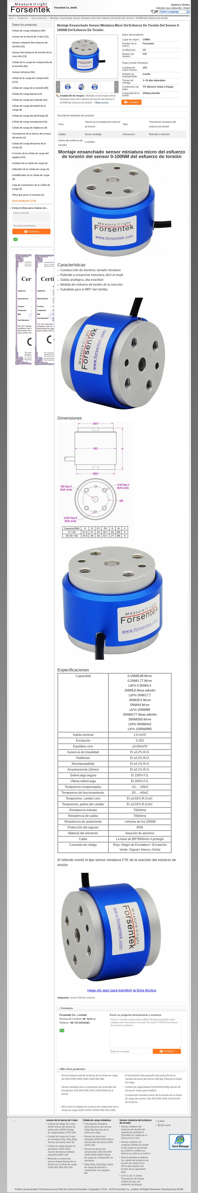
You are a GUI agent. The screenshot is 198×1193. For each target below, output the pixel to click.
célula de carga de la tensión (28, 88)
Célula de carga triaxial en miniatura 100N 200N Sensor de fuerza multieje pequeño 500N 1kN (61, 1150)
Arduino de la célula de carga (28, 163)
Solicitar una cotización (169, 8)
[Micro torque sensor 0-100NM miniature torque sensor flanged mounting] (87, 56)
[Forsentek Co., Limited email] (18, 242)
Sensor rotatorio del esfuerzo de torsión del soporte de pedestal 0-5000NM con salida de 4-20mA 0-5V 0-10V (134, 1132)
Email (186, 8)
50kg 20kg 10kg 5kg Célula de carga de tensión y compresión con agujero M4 (98, 1168)
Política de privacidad (26, 1189)
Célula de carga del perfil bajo (28, 115)
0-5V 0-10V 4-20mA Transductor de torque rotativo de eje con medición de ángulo (132, 1180)
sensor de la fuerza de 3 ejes (28, 36)
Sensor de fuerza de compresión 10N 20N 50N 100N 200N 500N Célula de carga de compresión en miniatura (98, 1155)
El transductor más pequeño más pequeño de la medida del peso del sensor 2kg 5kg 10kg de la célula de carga (153, 1079)
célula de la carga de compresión (30, 78)
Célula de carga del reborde (27, 100)
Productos (22, 18)
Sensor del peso (21, 72)
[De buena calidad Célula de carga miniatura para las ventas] (54, 368)
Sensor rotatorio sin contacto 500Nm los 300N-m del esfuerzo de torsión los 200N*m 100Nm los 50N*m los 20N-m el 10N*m (135, 1148)
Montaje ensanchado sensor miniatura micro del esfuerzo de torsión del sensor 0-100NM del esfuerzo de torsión (88, 99)
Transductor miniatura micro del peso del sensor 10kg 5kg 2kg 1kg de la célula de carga (97, 1128)
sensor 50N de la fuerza (82, 997)
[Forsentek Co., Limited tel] (25, 243)
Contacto (34, 231)
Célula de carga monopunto (27, 121)
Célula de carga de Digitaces (28, 127)
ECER (180, 1189)
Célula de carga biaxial (24, 94)
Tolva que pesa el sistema (26, 195)
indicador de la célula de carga (29, 169)
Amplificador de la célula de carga (31, 175)
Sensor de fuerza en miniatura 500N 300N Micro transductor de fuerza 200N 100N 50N (98, 1140)
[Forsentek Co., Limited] (187, 12)
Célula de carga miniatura (26, 30)
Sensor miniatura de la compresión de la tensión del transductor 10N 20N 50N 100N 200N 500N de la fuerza (88, 1090)
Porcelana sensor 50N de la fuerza (57, 1189)
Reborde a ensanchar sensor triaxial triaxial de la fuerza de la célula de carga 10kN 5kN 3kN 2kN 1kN (62, 1163)
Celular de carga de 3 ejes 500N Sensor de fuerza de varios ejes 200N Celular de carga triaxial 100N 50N (62, 1128)
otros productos (39, 18)
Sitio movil (165, 1125)
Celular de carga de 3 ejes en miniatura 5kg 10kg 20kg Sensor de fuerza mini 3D (62, 1139)
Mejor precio (101, 102)
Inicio (11, 18)
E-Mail (161, 1121)
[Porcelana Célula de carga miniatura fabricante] (29, 7)
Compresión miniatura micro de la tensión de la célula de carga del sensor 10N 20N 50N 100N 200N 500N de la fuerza (153, 1098)
